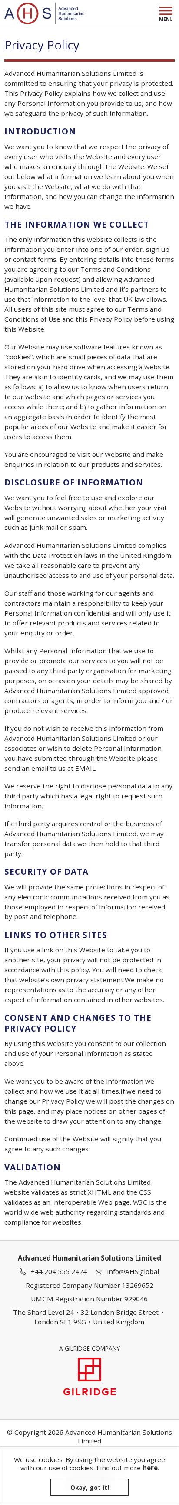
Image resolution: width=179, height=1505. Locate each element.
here (150, 1467)
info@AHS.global (133, 1271)
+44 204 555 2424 (59, 1271)
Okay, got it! (89, 1487)
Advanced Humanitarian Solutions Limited (44, 13)
